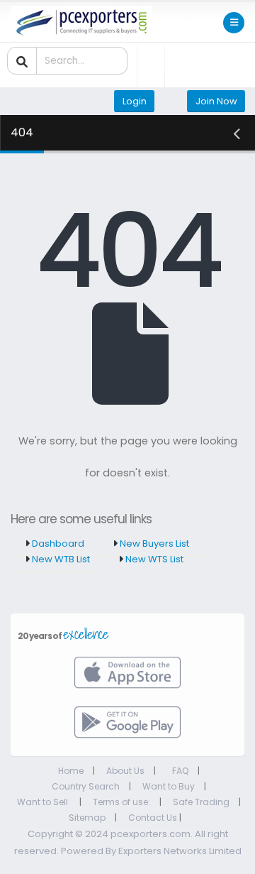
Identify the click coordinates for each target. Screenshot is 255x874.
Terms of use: (121, 802)
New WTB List (60, 559)
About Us (125, 771)
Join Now (216, 101)
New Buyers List (153, 543)
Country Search (86, 786)
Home (71, 771)
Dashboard (57, 543)
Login (135, 101)
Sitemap (87, 818)
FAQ (180, 771)
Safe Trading (201, 802)
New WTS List (153, 559)
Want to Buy (168, 786)
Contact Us (152, 818)
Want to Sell (43, 802)
